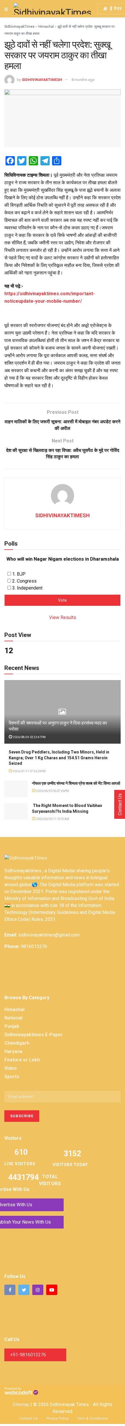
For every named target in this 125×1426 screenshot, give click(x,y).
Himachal (14, 1009)
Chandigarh (16, 1043)
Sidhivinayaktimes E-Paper (33, 1034)
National (13, 1018)
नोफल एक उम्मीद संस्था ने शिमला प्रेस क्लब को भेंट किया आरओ (76, 783)
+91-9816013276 (28, 1354)
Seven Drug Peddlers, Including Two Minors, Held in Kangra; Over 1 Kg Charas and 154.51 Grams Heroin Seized (59, 758)
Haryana (13, 1051)
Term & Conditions (92, 1418)
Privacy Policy (57, 1418)
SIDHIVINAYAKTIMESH (42, 79)
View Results (62, 617)
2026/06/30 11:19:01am (52, 819)
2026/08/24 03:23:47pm (29, 737)
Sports (11, 1076)
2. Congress (24, 581)
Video (10, 1068)
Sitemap (20, 1404)
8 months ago (83, 79)
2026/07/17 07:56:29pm (29, 771)
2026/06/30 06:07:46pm (52, 791)
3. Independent (27, 588)
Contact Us (28, 1418)
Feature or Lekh (22, 1060)
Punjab (11, 1026)
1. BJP (19, 574)
